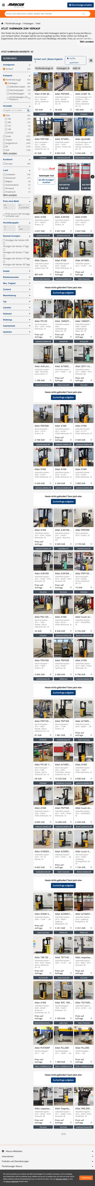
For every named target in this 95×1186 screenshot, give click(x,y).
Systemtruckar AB (63, 157)
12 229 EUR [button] (60, 779)
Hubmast (7, 314)
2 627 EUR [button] (40, 231)
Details (6, 271)
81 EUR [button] (38, 153)
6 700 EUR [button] (80, 675)
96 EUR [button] (58, 110)
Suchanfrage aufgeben (63, 292)
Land (5, 170)
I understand (86, 1178)
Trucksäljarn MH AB (43, 871)
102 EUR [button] (39, 110)
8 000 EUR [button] (80, 779)
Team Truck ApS (84, 279)
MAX (19, 205)
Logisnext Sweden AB (63, 279)
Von (5, 226)
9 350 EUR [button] (80, 440)
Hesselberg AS (63, 548)
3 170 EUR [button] (80, 544)
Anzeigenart (8, 65)
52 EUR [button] (38, 631)
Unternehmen (8, 1156)
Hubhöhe (7, 332)
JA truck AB (63, 341)
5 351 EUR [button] (60, 928)
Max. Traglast (9, 283)
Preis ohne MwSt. (11, 201)
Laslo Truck (63, 1023)
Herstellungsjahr (11, 223)
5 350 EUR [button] (60, 483)
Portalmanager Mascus (12, 1166)
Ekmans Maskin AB (84, 871)
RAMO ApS (63, 679)
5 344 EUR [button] (80, 153)
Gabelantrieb (9, 326)
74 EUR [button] (78, 588)
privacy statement (12, 1181)
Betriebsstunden (11, 277)
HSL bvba (83, 385)
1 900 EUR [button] (60, 1062)
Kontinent (7, 159)
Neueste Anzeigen (11, 236)
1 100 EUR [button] (40, 380)
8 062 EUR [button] (60, 153)
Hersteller (7, 106)
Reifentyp (7, 320)
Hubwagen (29, 23)
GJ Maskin (43, 114)
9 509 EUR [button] (60, 544)
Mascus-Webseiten (14, 1151)
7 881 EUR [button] (60, 735)
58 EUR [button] (38, 779)
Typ (5, 302)
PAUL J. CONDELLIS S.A (43, 1066)
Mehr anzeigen (87, 41)
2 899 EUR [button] (40, 675)
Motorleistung (9, 295)
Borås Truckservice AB (84, 635)
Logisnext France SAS (84, 1127)
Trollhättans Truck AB (63, 783)
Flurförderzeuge (13, 23)
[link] (43, 81)
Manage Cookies (62, 1179)
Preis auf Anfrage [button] (59, 273)
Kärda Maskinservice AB (43, 1023)
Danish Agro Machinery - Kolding (46, 279)
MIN (5, 205)
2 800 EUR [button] (80, 483)
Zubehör (7, 308)
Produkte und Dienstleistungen (15, 1161)
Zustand (7, 289)
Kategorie (7, 76)
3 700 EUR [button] (60, 1018)
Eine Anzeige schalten (82, 5)
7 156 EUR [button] (80, 867)
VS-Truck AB (43, 977)
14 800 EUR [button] (60, 822)
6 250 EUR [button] (80, 822)
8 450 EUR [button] (60, 631)
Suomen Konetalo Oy (43, 385)
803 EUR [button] (39, 275)
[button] (16, 58)
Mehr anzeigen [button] (10, 153)
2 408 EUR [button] (60, 675)
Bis (19, 226)
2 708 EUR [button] (40, 440)
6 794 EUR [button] (80, 631)
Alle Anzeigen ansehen (48, 181)
